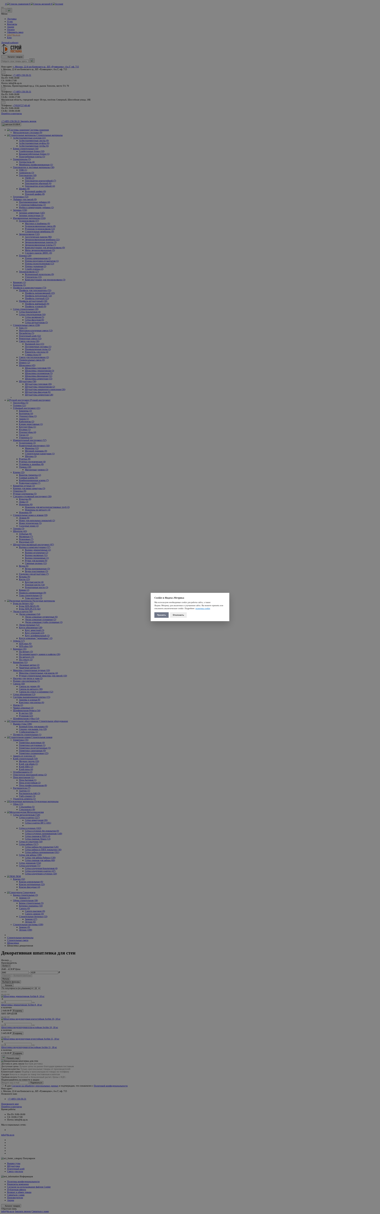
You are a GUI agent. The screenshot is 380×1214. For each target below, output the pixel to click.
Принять (161, 615)
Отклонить (178, 615)
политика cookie (202, 608)
